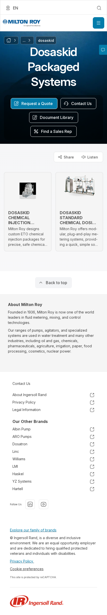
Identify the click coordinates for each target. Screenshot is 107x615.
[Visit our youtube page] (43, 504)
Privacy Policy (22, 561)
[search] (99, 8)
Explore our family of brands (33, 530)
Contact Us (21, 383)
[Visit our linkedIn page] (30, 504)
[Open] (98, 23)
